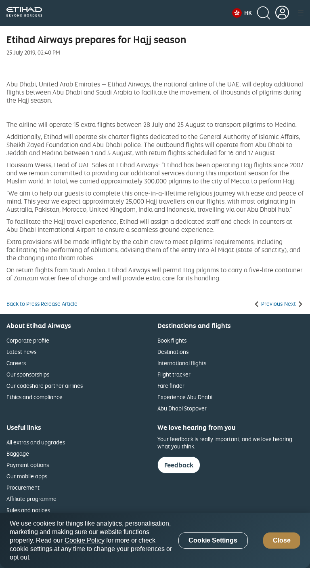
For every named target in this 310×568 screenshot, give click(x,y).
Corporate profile (27, 340)
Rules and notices (28, 510)
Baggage (17, 453)
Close (282, 540)
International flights (181, 363)
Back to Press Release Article (42, 303)
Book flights (171, 340)
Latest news (21, 352)
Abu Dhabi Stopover (182, 408)
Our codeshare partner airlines (44, 385)
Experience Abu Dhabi (184, 397)
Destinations (173, 352)
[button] (242, 13)
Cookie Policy (85, 540)
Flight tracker (174, 374)
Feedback (178, 465)
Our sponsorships (27, 374)
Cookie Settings (213, 540)
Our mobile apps (26, 476)
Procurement (23, 487)
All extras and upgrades (35, 442)
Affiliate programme (31, 499)
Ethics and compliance (34, 397)
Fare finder (170, 385)
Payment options (27, 465)
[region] (155, 540)
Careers (16, 363)
